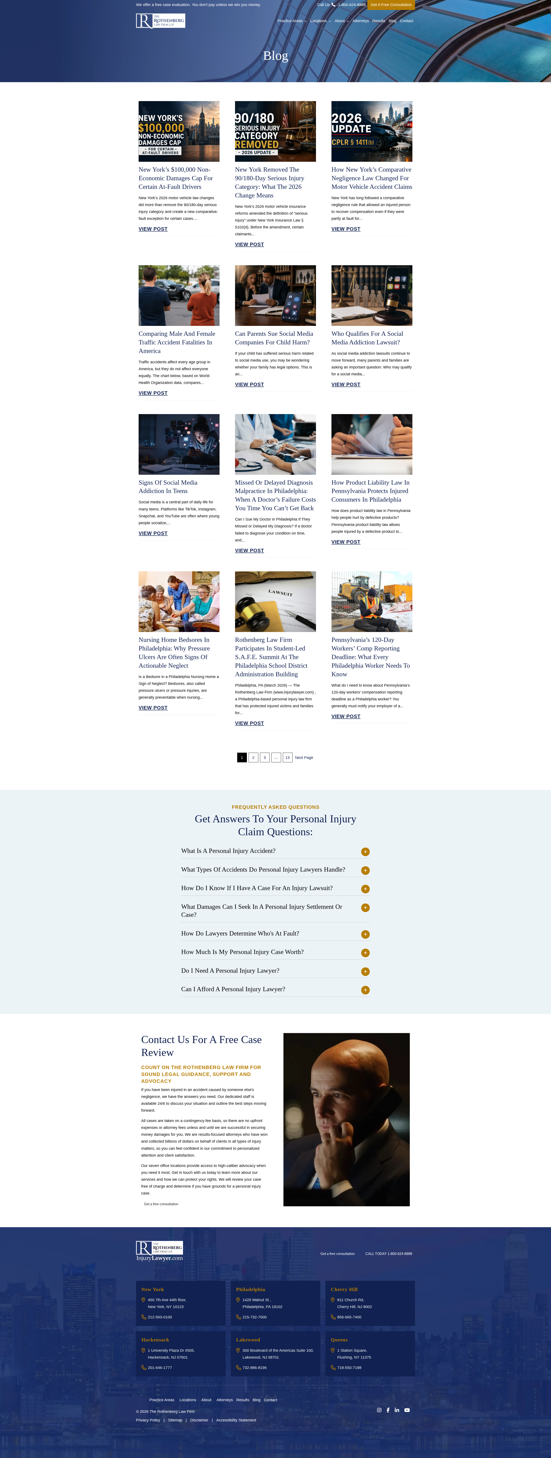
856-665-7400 (349, 1317)
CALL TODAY (388, 1254)
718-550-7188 (349, 1368)
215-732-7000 (255, 1317)
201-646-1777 (160, 1368)
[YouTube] (407, 1410)
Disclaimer (199, 1420)
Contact (406, 21)
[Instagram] (379, 1410)
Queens (339, 1339)
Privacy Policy (148, 1420)
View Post (153, 229)
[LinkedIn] (397, 1410)
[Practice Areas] (177, 1399)
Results (378, 21)
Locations (318, 21)
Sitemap (175, 1420)
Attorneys (361, 21)
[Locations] (199, 1399)
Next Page (304, 757)
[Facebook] (388, 1410)
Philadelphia (250, 1289)
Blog (392, 21)
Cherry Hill (344, 1289)
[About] (214, 1399)
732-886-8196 (255, 1368)
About (340, 21)
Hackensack (155, 1339)
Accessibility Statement (236, 1420)
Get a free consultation (161, 1204)
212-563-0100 (160, 1317)
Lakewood (248, 1339)
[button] (306, 21)
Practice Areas (290, 21)
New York (152, 1289)
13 (287, 757)
